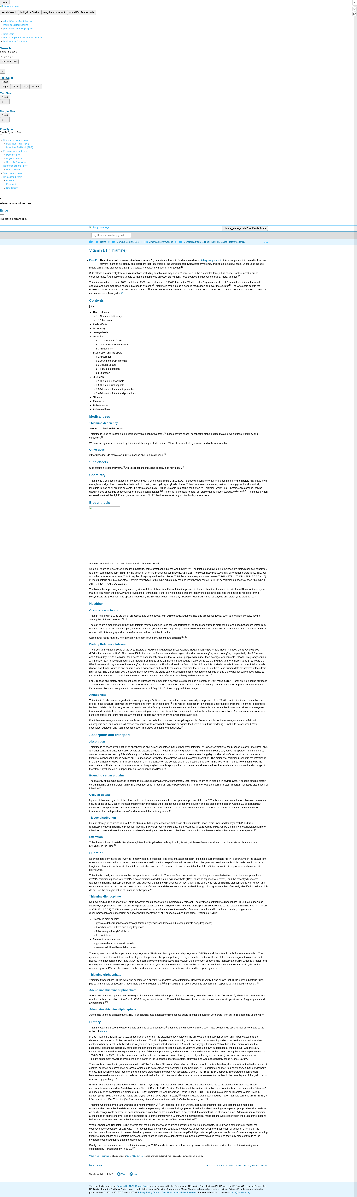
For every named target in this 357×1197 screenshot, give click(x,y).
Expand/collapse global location (266, 241)
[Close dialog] (2, 214)
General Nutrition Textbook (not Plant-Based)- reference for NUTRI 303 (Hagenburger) (226, 242)
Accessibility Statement (184, 1192)
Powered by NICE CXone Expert (133, 1186)
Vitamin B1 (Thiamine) (99, 1156)
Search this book (8, 52)
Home (103, 242)
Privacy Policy (145, 1192)
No (135, 1174)
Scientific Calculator (16, 162)
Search (94, 235)
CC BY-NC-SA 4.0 (134, 1156)
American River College (161, 242)
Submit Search (9, 61)
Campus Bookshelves (127, 242)
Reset (5, 82)
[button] (11, 184)
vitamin (104, 1031)
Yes (123, 1174)
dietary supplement (210, 260)
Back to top (94, 1165)
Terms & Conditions (163, 1192)
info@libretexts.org (240, 1192)
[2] (122, 293)
